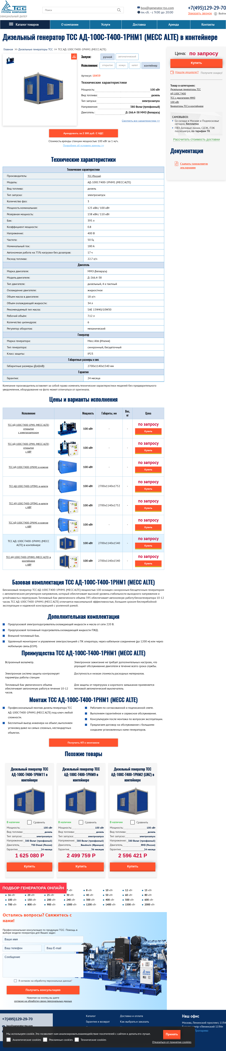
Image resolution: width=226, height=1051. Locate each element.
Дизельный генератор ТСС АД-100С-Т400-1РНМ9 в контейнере (81, 774)
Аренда (173, 24)
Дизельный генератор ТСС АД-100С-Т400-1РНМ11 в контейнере (29, 774)
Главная (8, 49)
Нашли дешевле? (187, 72)
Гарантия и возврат (98, 1021)
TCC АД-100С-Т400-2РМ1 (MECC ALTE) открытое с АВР (28, 447)
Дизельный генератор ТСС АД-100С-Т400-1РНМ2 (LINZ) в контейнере (132, 774)
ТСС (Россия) (94, 176)
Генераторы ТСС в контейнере (186, 106)
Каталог (91, 1016)
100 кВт (174, 102)
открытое (107, 65)
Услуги (105, 24)
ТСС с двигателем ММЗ (182, 97)
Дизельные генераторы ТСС (185, 89)
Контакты (208, 24)
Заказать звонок (200, 13)
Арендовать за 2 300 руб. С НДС (83, 133)
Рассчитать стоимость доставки (196, 139)
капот (135, 65)
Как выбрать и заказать (134, 1021)
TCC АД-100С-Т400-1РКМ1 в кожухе (28, 467)
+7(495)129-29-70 (207, 7)
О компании (69, 24)
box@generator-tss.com (157, 8)
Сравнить (39, 822)
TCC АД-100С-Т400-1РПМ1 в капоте (28, 486)
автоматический (127, 56)
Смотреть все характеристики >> (141, 120)
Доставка (139, 24)
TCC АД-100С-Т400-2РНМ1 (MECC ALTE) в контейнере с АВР (28, 561)
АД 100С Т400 (178, 93)
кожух (122, 65)
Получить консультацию (43, 990)
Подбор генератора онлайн (33, 888)
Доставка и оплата (131, 1016)
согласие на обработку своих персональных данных (43, 1001)
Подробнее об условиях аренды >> (83, 145)
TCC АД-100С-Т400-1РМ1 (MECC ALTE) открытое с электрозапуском (28, 428)
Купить (148, 431)
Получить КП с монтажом (83, 742)
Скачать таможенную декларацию (194, 165)
